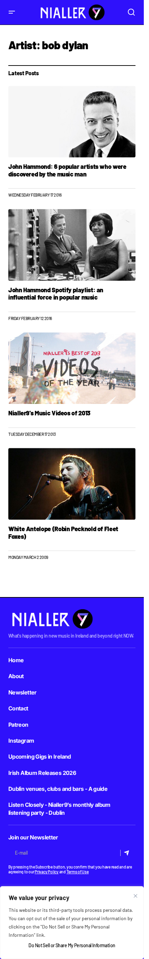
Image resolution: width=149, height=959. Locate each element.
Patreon (18, 724)
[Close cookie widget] (135, 896)
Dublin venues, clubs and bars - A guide (57, 788)
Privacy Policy (47, 871)
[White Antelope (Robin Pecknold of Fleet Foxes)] (71, 483)
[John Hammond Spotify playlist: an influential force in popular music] (71, 244)
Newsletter (22, 692)
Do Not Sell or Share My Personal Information (71, 945)
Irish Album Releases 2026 (42, 772)
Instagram (21, 740)
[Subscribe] (127, 853)
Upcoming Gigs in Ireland (39, 756)
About (16, 676)
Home (16, 660)
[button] (11, 12)
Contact (18, 708)
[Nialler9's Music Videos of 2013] (71, 368)
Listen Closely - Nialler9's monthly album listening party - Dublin (59, 808)
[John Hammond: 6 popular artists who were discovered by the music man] (71, 121)
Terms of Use (78, 871)
